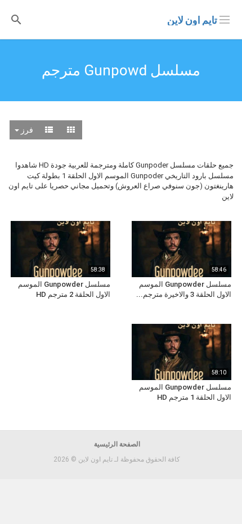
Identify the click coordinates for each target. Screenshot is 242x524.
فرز (26, 129)
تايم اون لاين (192, 20)
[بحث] (16, 19)
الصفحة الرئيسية (117, 444)
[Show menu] (224, 18)
